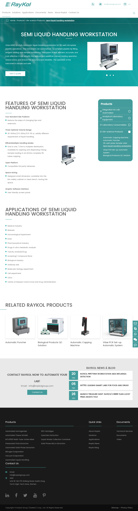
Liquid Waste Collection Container (55, 439)
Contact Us (37, 392)
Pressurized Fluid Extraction (17, 443)
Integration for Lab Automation (110, 111)
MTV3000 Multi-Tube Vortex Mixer (19, 439)
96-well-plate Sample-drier (115, 143)
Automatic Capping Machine (115, 137)
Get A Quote (15, 73)
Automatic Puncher (111, 140)
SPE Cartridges (47, 431)
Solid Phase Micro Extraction (53, 443)
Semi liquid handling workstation (60, 20)
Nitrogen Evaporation (14, 451)
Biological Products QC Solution (116, 155)
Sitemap (115, 507)
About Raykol (94, 431)
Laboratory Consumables (113, 125)
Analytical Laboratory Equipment (111, 118)
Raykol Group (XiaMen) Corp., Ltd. (31, 507)
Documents (123, 422)
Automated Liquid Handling (17, 460)
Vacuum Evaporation (14, 455)
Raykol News (94, 443)
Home (12, 20)
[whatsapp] (135, 334)
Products (20, 20)
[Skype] (135, 328)
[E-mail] (135, 323)
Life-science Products (35, 20)
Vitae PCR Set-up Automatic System (115, 151)
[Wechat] (135, 339)
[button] (107, 75)
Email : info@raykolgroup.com (37, 386)
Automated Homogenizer (16, 431)
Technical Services (125, 431)
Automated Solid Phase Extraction (20, 447)
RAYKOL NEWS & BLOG (100, 368)
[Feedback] (135, 344)
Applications (94, 439)
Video (119, 439)
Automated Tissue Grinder (16, 435)
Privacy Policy (127, 507)
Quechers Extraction (49, 435)
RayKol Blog (94, 447)
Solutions (92, 435)
